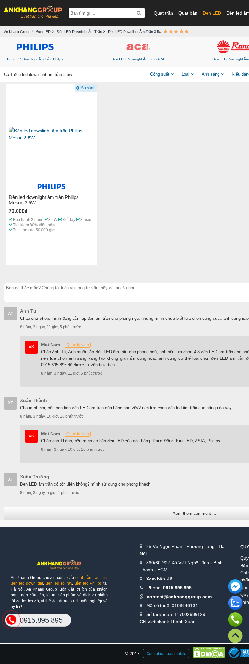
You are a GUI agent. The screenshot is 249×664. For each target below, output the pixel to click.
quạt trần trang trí (91, 577)
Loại (185, 74)
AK (31, 347)
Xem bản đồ (159, 578)
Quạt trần (163, 13)
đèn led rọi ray (59, 583)
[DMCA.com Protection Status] (209, 653)
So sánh (88, 88)
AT (10, 313)
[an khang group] (33, 13)
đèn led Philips (88, 583)
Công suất (159, 74)
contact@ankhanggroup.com (179, 596)
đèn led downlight (27, 583)
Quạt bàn (187, 13)
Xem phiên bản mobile (166, 653)
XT (10, 403)
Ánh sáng (210, 74)
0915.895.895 (177, 587)
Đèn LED (212, 13)
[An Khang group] (59, 567)
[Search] (139, 13)
